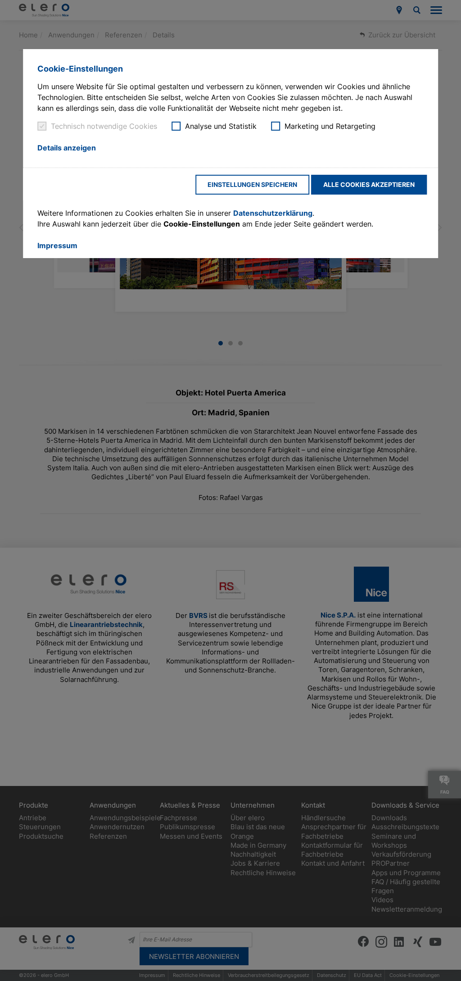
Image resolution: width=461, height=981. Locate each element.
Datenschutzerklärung (272, 213)
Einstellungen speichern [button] (252, 184)
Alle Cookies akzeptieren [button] (369, 184)
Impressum (57, 245)
